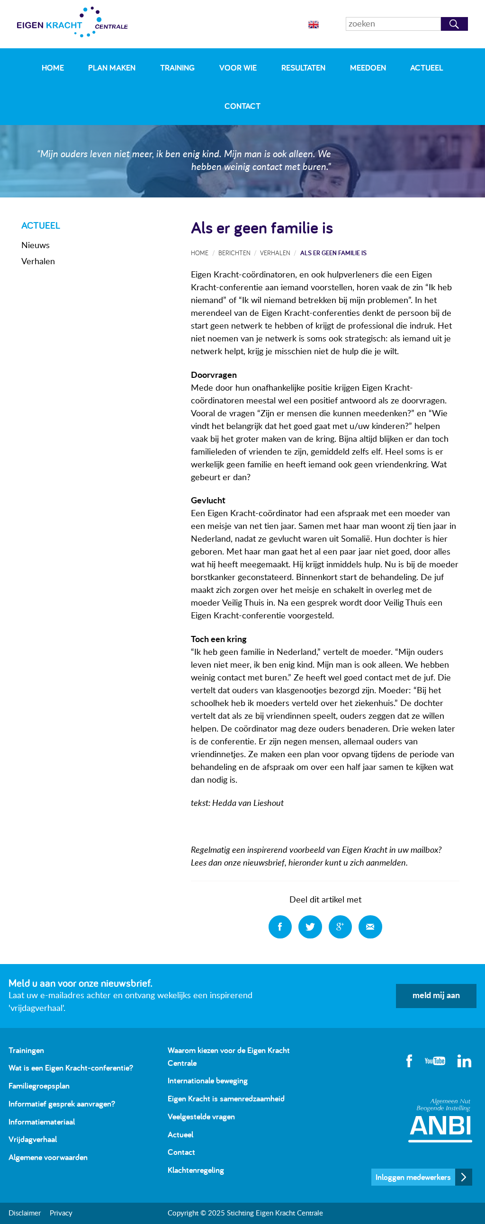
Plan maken (111, 67)
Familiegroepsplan (39, 1085)
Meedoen (368, 67)
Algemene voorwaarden (48, 1157)
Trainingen (26, 1050)
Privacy (61, 1213)
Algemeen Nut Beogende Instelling (440, 1120)
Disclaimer (25, 1213)
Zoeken (454, 24)
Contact (242, 105)
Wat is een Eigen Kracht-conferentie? (71, 1067)
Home (53, 67)
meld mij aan (436, 996)
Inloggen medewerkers (413, 1176)
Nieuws (35, 245)
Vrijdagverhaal (33, 1139)
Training (177, 67)
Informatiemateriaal (42, 1121)
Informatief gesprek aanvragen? (62, 1103)
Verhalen (38, 262)
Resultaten (303, 67)
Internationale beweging (208, 1080)
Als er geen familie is (333, 252)
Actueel (426, 67)
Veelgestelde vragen (201, 1116)
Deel (280, 927)
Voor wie (238, 67)
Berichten (234, 252)
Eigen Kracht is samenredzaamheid (226, 1098)
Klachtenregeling (196, 1169)
